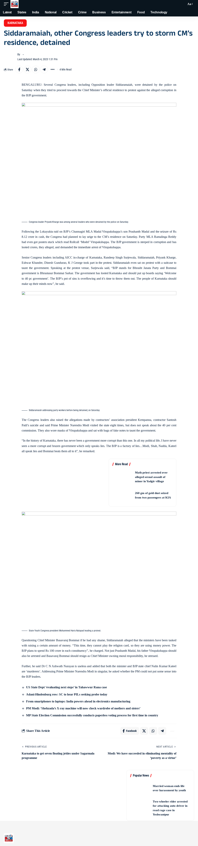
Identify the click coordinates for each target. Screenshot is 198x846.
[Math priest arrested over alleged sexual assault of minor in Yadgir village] (122, 477)
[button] (7, 4)
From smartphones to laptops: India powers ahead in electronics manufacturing (77, 701)
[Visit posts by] (9, 57)
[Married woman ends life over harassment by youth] (140, 788)
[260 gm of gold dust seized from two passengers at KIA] (122, 495)
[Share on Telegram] (44, 69)
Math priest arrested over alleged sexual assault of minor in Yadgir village (151, 477)
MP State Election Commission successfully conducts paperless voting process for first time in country (91, 715)
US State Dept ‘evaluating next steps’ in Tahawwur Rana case (66, 687)
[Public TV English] (14, 4)
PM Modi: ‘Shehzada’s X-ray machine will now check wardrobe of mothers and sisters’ (82, 708)
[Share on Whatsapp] (36, 69)
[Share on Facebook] (19, 69)
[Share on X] (27, 69)
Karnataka (15, 23)
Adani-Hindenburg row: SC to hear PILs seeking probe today (66, 694)
